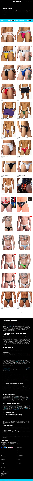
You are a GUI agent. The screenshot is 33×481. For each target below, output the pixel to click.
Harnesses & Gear (19, 447)
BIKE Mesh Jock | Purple (5, 137)
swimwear (8, 399)
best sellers (17, 408)
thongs (14, 409)
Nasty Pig (6, 407)
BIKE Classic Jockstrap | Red (6, 99)
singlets (28, 398)
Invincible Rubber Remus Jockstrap (23, 194)
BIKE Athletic (9, 326)
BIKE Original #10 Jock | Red (22, 156)
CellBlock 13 (27, 368)
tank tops (4, 399)
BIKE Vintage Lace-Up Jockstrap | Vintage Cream (9, 194)
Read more (4, 14)
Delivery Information (19, 455)
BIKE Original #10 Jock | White (6, 156)
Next (21, 312)
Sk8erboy (2, 463)
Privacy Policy (18, 463)
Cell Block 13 (3, 458)
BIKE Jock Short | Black (21, 99)
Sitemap (17, 458)
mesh (25, 375)
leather (9, 368)
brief (10, 325)
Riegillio (2, 462)
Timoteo (20, 361)
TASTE (23, 361)
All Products (18, 459)
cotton (27, 374)
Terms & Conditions (19, 462)
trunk (13, 325)
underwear (5, 408)
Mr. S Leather (3, 459)
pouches (17, 409)
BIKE (29, 354)
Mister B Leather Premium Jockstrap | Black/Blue (10, 307)
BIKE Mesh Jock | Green (21, 118)
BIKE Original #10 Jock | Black (22, 137)
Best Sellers (18, 443)
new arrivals (26, 408)
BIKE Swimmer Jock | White (21, 175)
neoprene (5, 368)
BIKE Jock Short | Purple (5, 118)
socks (25, 397)
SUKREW (17, 361)
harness (8, 370)
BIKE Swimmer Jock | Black (5, 175)
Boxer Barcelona (6, 369)
